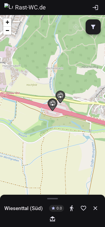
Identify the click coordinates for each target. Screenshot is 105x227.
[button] (52, 104)
